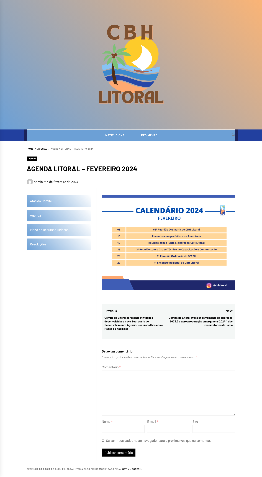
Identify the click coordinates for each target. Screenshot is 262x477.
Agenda (32, 158)
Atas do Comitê (41, 201)
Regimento (149, 135)
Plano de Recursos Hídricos (49, 230)
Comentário (111, 367)
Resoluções (38, 244)
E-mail (152, 421)
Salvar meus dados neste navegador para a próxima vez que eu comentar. (158, 440)
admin (38, 182)
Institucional (115, 135)
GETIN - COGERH (131, 469)
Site (195, 421)
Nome (107, 421)
